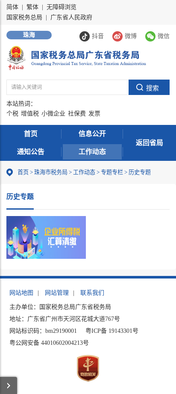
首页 (31, 133)
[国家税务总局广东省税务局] (76, 57)
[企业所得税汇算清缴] (46, 237)
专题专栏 (112, 172)
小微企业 (53, 113)
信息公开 (92, 133)
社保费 (77, 113)
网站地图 (21, 293)
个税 (12, 113)
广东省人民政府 (71, 17)
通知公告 (30, 151)
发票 (94, 113)
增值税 (30, 113)
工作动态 (92, 151)
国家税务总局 (24, 17)
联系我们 (92, 293)
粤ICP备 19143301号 (111, 331)
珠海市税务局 (50, 172)
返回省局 (149, 142)
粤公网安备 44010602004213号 (49, 343)
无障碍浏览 (61, 7)
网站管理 (57, 293)
